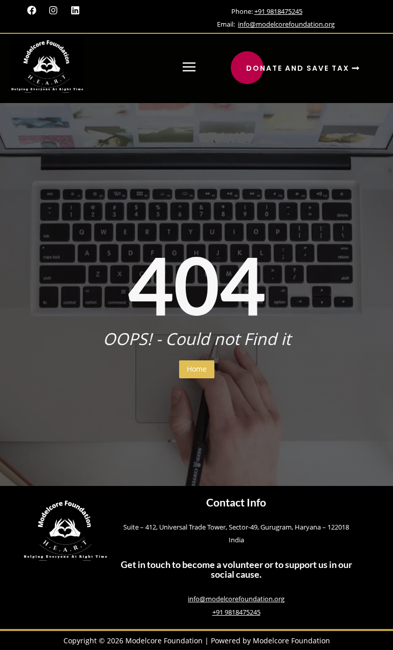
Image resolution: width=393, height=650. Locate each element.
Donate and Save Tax (299, 68)
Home (197, 369)
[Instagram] (53, 10)
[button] (189, 67)
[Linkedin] (75, 10)
